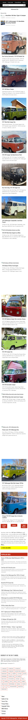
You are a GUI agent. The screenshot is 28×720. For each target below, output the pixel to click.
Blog (24, 2)
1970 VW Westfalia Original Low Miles (11, 233)
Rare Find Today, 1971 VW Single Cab (11, 188)
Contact (4, 713)
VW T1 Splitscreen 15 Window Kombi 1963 (11, 612)
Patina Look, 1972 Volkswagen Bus (10, 430)
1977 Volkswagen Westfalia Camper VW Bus (12, 483)
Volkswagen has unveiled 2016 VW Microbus (11, 598)
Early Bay (4, 678)
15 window (17, 668)
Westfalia (20, 686)
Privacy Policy (5, 704)
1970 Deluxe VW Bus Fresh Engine (10, 265)
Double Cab (11, 676)
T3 (7, 686)
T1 (2, 686)
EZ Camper (18, 676)
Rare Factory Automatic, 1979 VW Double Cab (13, 56)
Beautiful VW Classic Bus (7, 583)
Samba (23, 681)
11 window (4, 668)
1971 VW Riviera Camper (8, 89)
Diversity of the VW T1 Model (9, 655)
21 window (4, 671)
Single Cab (4, 684)
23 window (10, 671)
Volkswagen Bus (13, 718)
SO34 (15, 681)
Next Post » (24, 526)
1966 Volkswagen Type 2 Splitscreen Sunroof (12, 590)
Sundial (18, 684)
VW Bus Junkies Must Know (7, 605)
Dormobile (4, 676)
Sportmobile (11, 684)
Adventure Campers (20, 671)
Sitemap (4, 711)
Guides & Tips (5, 699)
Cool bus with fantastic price (8, 567)
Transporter (13, 686)
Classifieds (18, 2)
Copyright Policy (6, 706)
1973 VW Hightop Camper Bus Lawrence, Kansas (13, 319)
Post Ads (10, 2)
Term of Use (4, 701)
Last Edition (11, 678)
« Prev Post (4, 526)
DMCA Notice (5, 709)
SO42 (19, 681)
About (3, 696)
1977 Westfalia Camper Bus (8, 122)
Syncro (24, 684)
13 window (10, 668)
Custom (19, 673)
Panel (22, 678)
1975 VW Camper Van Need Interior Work (12, 155)
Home (4, 2)
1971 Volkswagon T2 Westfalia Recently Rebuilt (15, 22)
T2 (4, 686)
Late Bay (18, 678)
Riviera (6, 681)
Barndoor (4, 673)
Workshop (4, 689)
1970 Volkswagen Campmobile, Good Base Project (12, 221)
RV (2, 681)
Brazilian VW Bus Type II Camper (16, 15)
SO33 (11, 681)
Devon (24, 673)
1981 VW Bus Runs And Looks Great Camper (12, 397)
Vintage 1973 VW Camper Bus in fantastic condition (12, 517)
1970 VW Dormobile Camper (9, 384)
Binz (9, 673)
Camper (14, 673)
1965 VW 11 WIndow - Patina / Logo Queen (11, 627)
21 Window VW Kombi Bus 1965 (8, 619)
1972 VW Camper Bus (7, 352)
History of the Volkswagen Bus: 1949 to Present (12, 575)
